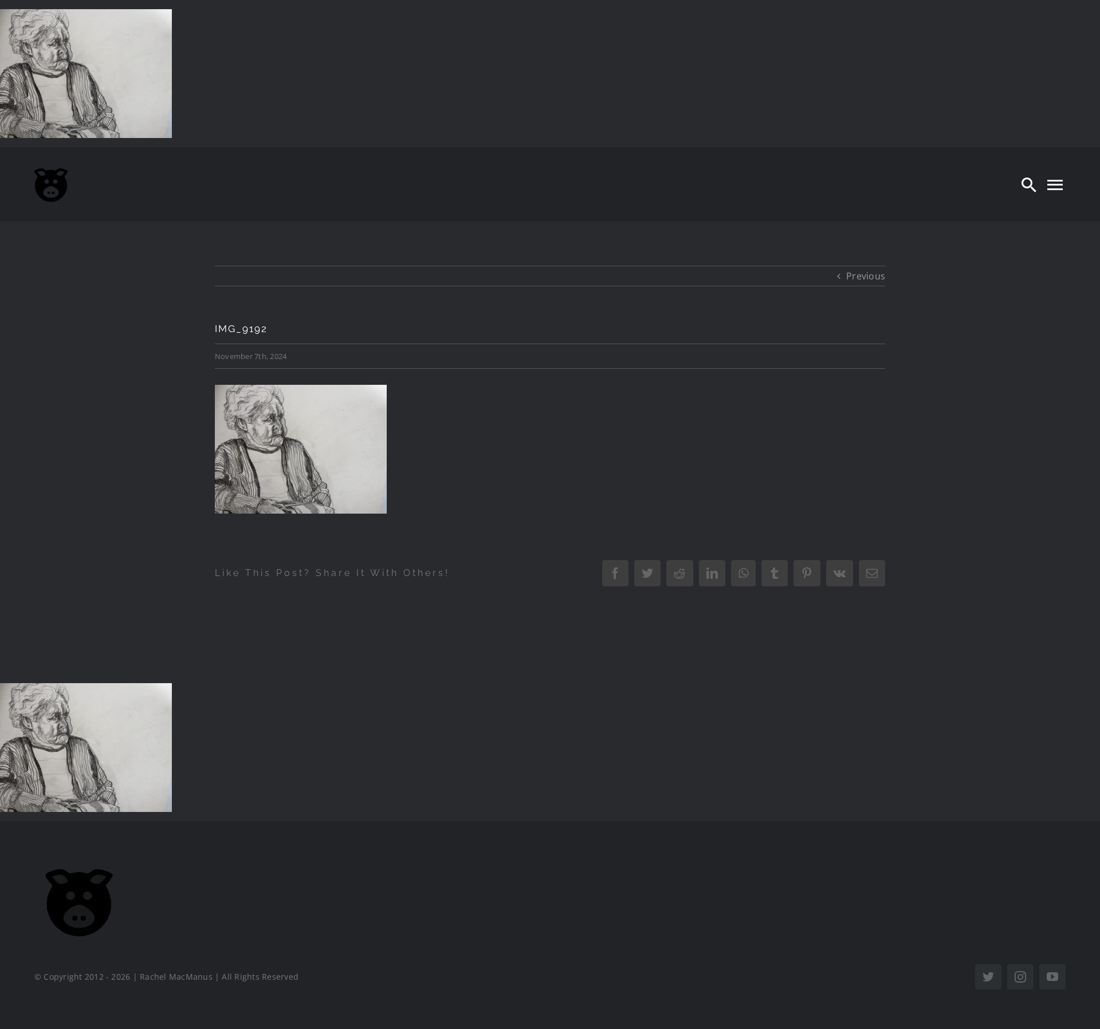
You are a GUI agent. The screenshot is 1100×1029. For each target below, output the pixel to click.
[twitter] (988, 976)
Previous (865, 276)
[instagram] (1020, 976)
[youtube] (1052, 976)
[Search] (1029, 184)
